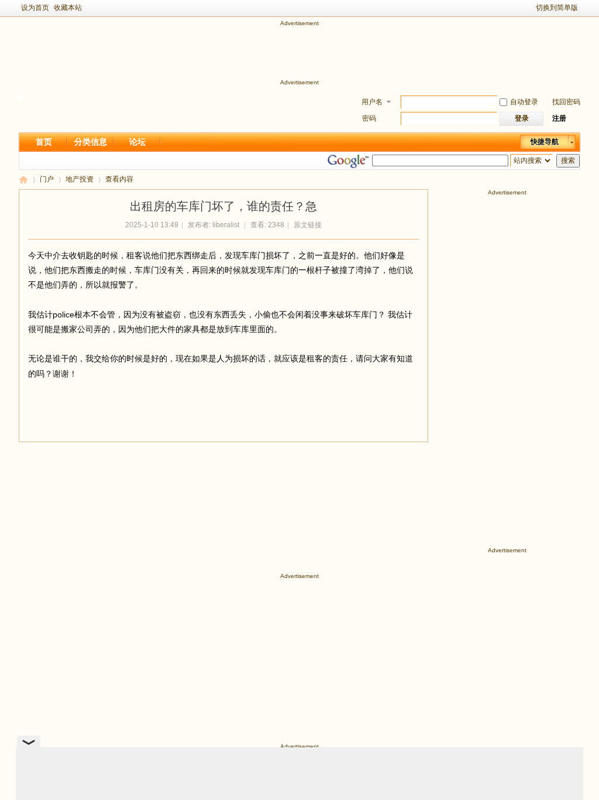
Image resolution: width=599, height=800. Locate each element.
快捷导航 (545, 142)
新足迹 (23, 179)
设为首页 (35, 8)
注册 (559, 118)
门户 (47, 179)
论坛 (137, 141)
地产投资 (80, 179)
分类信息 (90, 141)
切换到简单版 (557, 8)
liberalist (225, 225)
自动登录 (524, 102)
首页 (44, 141)
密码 (369, 118)
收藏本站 (68, 8)
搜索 (568, 160)
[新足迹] (21, 97)
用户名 (372, 102)
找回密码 (566, 102)
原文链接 (308, 225)
